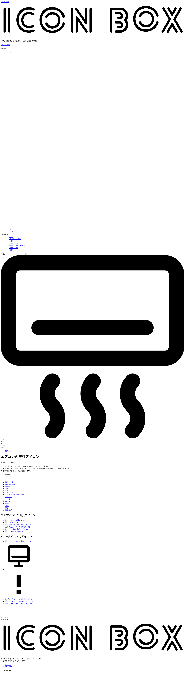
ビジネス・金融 (15, 239)
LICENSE (8, 667)
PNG (11, 477)
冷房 (7, 503)
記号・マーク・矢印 (17, 245)
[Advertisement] (40, 611)
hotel (6, 490)
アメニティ (9, 492)
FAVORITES (5, 45)
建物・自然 (13, 248)
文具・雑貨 (13, 243)
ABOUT (8, 665)
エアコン (8, 497)
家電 (7, 506)
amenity (7, 486)
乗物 (11, 250)
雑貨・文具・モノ (12, 482)
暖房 (7, 508)
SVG (11, 478)
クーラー (8, 499)
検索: (3, 254)
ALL (11, 50)
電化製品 (8, 510)
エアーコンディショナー (14, 494)
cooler (7, 488)
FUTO (11, 52)
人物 (11, 241)
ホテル (7, 501)
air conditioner (10, 484)
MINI (11, 231)
